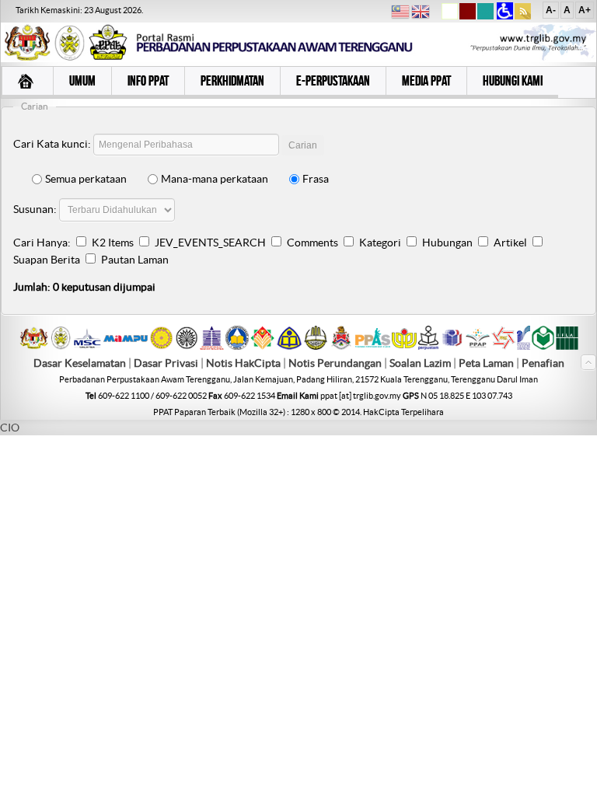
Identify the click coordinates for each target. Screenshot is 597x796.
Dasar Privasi (166, 363)
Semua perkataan (86, 179)
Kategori (380, 242)
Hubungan (447, 242)
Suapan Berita (46, 259)
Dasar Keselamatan (79, 363)
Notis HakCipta (243, 363)
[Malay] (400, 13)
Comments (312, 242)
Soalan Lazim (420, 363)
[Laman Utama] (27, 82)
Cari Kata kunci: (52, 144)
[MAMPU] (125, 343)
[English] (420, 13)
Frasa (315, 179)
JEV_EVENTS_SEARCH (210, 242)
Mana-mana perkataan (214, 179)
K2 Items (113, 242)
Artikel (510, 242)
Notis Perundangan (335, 363)
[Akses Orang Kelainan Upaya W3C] (505, 16)
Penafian (543, 363)
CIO (9, 427)
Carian (302, 145)
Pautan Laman (135, 259)
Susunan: (35, 209)
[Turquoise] (485, 16)
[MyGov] (34, 346)
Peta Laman (487, 363)
